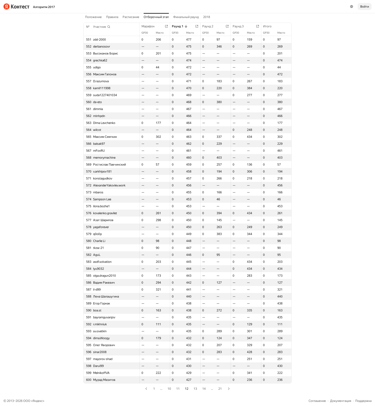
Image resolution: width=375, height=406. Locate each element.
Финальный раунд (186, 17)
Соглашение (317, 401)
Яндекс (38, 401)
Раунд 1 (177, 26)
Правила (112, 17)
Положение (93, 17)
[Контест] (16, 6)
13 (195, 388)
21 (220, 388)
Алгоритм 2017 (44, 7)
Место (160, 32)
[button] (101, 26)
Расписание (131, 17)
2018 (206, 17)
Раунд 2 (207, 26)
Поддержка (363, 401)
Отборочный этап (156, 17)
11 (178, 388)
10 (169, 388)
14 (204, 388)
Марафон (148, 26)
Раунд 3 (238, 26)
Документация (340, 401)
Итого (267, 26)
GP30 (144, 32)
